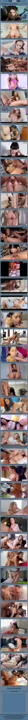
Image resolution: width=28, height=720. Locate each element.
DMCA (17, 718)
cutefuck (14, 1)
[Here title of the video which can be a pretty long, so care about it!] (14, 13)
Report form (21, 718)
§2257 (15, 718)
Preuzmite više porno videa (14, 688)
